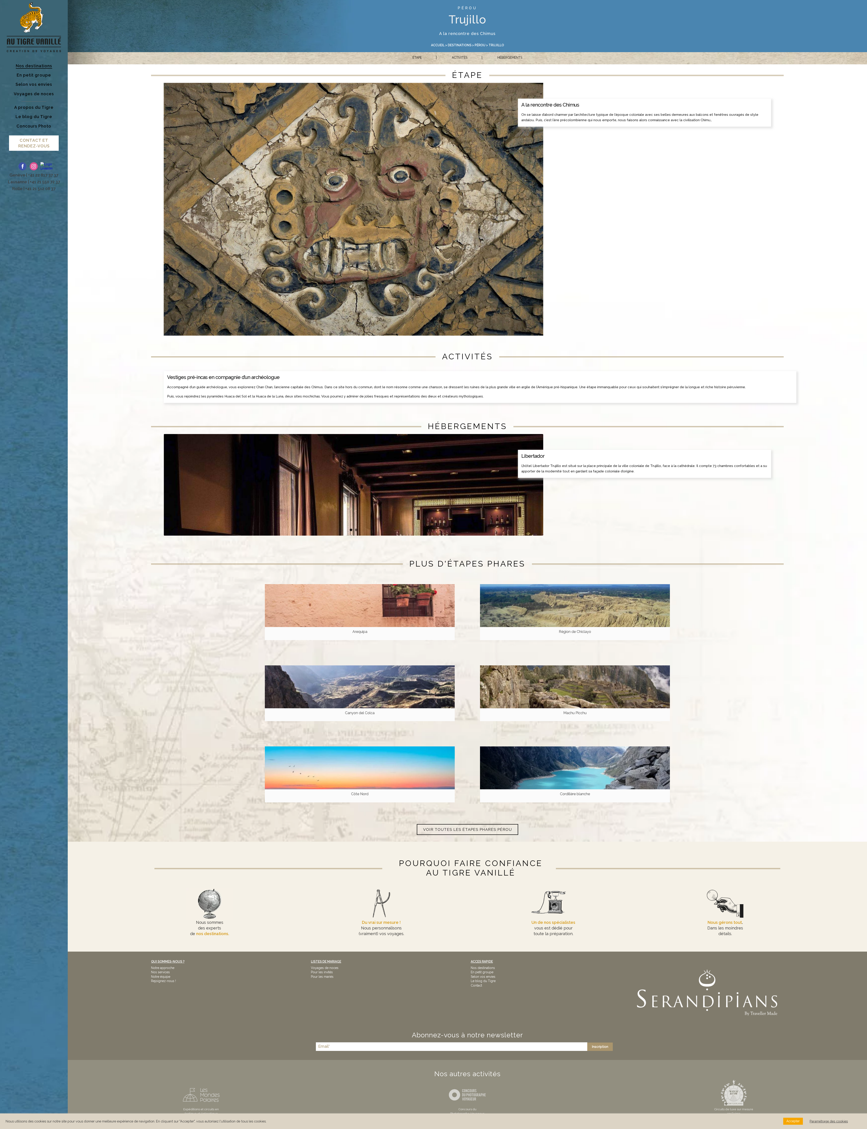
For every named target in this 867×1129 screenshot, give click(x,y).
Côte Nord (359, 794)
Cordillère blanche (575, 794)
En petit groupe (482, 972)
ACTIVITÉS (459, 57)
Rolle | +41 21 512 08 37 (34, 188)
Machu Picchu (575, 713)
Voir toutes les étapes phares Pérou (467, 829)
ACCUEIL (438, 45)
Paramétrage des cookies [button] (829, 1121)
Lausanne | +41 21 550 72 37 (34, 181)
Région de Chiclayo (575, 632)
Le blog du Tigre (483, 981)
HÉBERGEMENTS (509, 57)
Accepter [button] (793, 1121)
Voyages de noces (324, 968)
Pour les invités (322, 972)
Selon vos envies (483, 976)
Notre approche (162, 968)
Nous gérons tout (725, 922)
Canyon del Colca (360, 713)
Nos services (160, 972)
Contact (476, 985)
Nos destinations (483, 968)
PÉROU (467, 8)
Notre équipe (160, 976)
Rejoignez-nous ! (163, 981)
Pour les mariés (322, 976)
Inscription (600, 1047)
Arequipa (359, 632)
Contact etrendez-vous (34, 143)
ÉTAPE (417, 57)
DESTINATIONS (459, 45)
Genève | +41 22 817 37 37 (33, 175)
